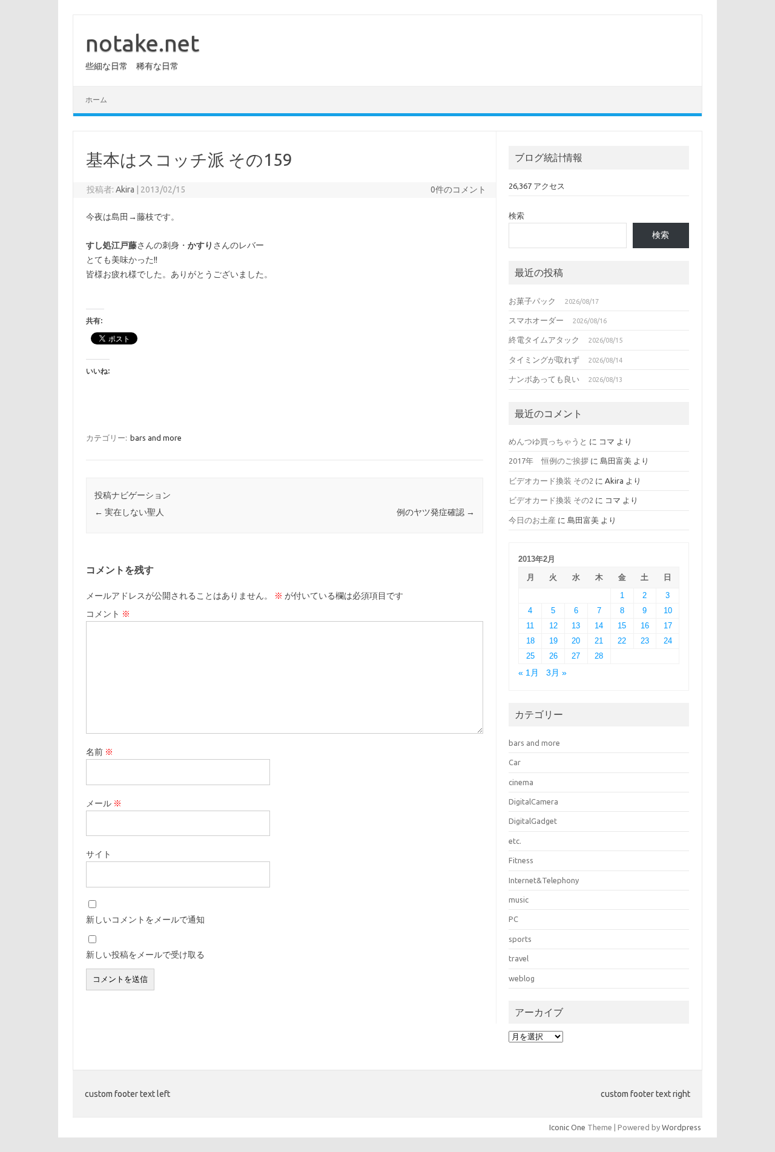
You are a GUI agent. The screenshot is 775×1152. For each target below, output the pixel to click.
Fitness (521, 860)
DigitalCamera (533, 801)
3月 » (556, 672)
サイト (98, 854)
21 (599, 640)
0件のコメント (458, 189)
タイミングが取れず (544, 359)
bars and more (156, 437)
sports (520, 939)
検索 (516, 215)
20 (576, 640)
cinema (521, 782)
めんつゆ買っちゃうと (548, 441)
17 (668, 625)
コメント (108, 614)
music (519, 899)
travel (519, 958)
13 (576, 625)
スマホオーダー (536, 320)
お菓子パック (532, 301)
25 (530, 655)
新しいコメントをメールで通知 (145, 919)
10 (668, 610)
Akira (125, 189)
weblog (522, 978)
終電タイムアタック (544, 339)
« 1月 (528, 672)
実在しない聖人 (129, 512)
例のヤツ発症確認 (436, 512)
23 (645, 640)
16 (645, 625)
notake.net (142, 43)
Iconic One (567, 1127)
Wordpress (681, 1127)
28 (599, 655)
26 (553, 655)
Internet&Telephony (544, 880)
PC (513, 919)
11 (530, 625)
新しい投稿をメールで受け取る (145, 954)
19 (553, 640)
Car (515, 762)
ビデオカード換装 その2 (551, 480)
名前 (99, 752)
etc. (515, 841)
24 (668, 640)
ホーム (96, 100)
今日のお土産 (532, 520)
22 (622, 640)
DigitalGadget (533, 821)
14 (599, 625)
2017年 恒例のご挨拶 (549, 460)
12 (553, 625)
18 (530, 640)
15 (622, 625)
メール (104, 803)
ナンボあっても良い (544, 379)
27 (576, 655)
